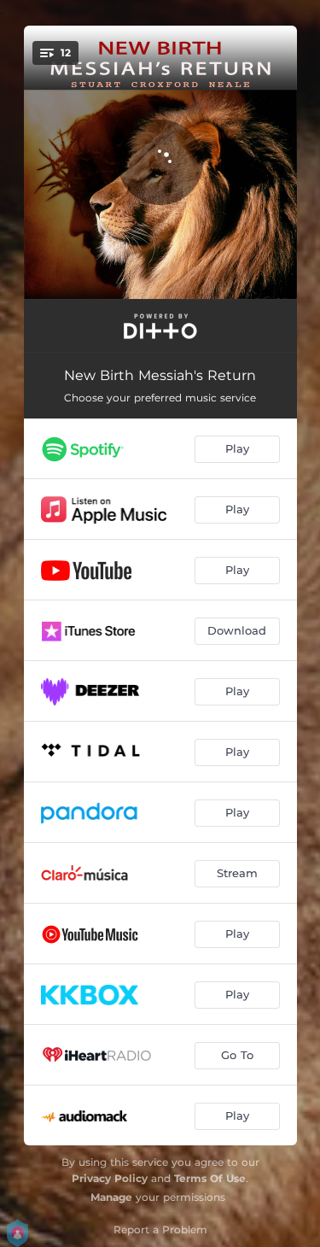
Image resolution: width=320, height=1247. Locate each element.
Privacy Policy (110, 1178)
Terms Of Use (210, 1178)
